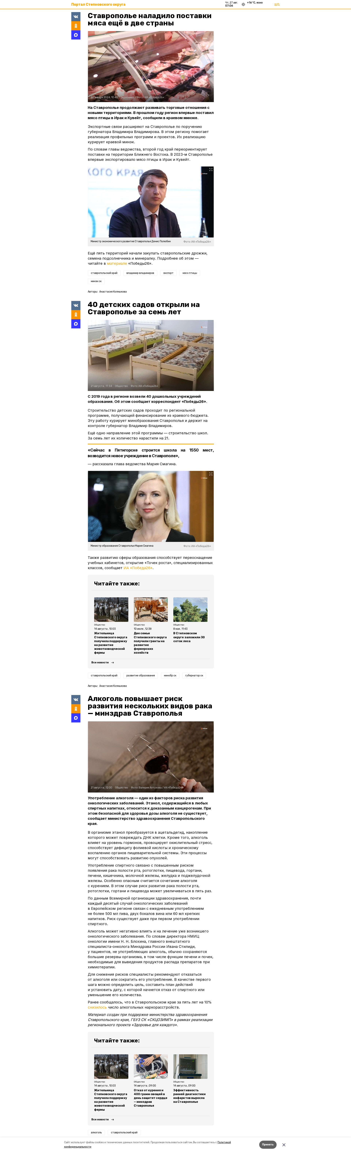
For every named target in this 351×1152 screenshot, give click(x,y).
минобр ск (170, 675)
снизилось (97, 1007)
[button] (151, 66)
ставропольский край (104, 273)
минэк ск (96, 281)
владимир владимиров (140, 273)
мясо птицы (190, 273)
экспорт (168, 273)
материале (117, 263)
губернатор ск (194, 675)
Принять (268, 1144)
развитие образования (141, 675)
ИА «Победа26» (138, 568)
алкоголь (96, 1132)
